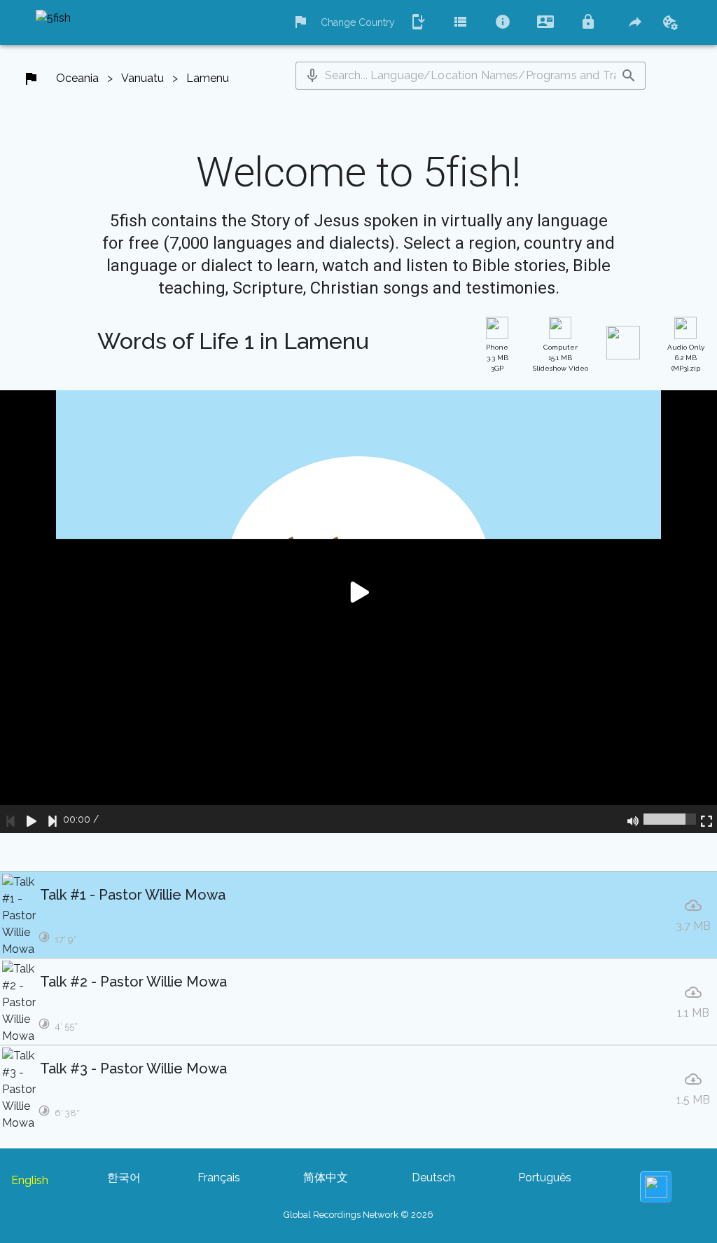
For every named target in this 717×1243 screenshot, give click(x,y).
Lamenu (207, 78)
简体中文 (325, 1177)
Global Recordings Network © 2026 (358, 1214)
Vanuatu (142, 78)
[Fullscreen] (706, 819)
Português (544, 1177)
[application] (358, 611)
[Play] (31, 819)
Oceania (77, 78)
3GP (497, 357)
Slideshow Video (560, 357)
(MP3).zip (685, 357)
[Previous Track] (10, 819)
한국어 (124, 1177)
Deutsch (433, 1177)
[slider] (669, 819)
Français (218, 1177)
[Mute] (632, 819)
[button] (312, 75)
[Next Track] (52, 819)
